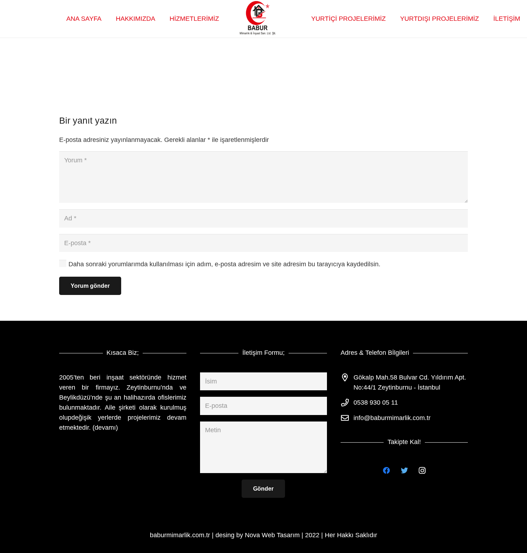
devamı (105, 427)
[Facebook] (386, 471)
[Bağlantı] (258, 19)
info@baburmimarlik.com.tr (392, 417)
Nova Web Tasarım (272, 535)
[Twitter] (404, 471)
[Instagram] (422, 471)
